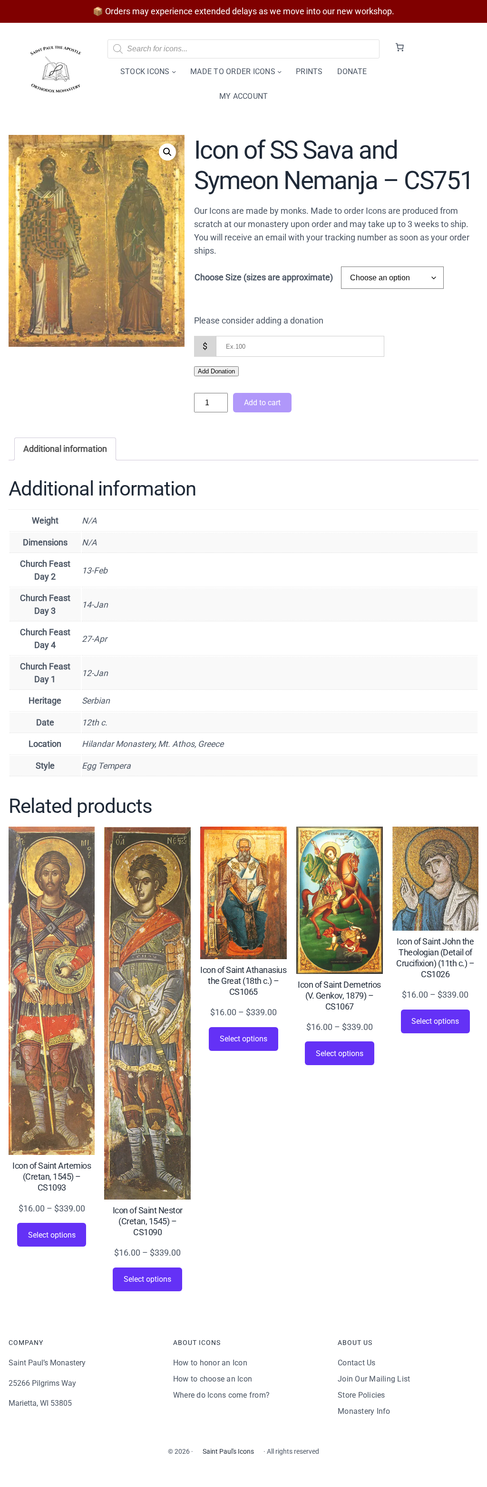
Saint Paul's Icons (228, 1451)
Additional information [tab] (65, 449)
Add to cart (262, 402)
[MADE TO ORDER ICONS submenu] (279, 71)
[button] (167, 152)
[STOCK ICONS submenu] (174, 71)
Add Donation (216, 371)
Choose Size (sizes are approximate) (264, 277)
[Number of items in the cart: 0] (399, 47)
